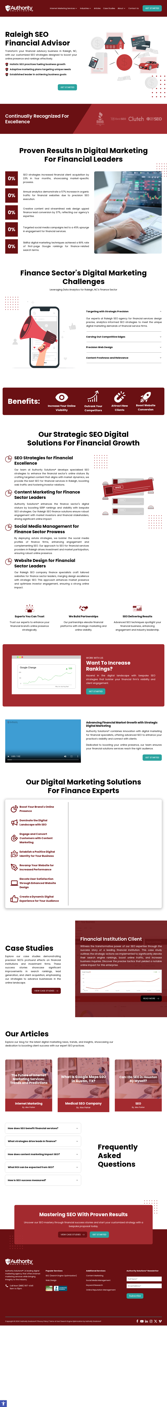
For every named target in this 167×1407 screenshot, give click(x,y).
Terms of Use (54, 1321)
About (120, 8)
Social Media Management (98, 1280)
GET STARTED (152, 8)
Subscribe (135, 1296)
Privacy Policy (42, 1321)
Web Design (51, 1280)
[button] (3, 1403)
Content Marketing (94, 1275)
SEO (138, 1104)
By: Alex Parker (28, 1107)
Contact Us (133, 8)
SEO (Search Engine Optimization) (61, 1275)
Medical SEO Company (83, 1103)
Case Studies (109, 8)
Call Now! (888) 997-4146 (21, 1285)
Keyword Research (94, 1285)
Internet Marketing (28, 1104)
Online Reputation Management (101, 1290)
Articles (97, 8)
